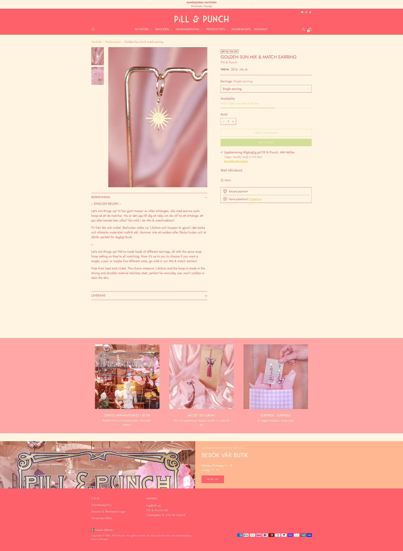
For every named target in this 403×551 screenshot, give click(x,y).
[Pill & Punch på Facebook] (302, 12)
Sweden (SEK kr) (104, 530)
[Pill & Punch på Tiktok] (310, 12)
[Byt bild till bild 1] (97, 56)
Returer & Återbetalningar (108, 511)
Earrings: (236, 81)
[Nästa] (251, 4)
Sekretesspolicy (101, 505)
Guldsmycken (113, 42)
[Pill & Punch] (201, 19)
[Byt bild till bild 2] (97, 76)
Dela (228, 180)
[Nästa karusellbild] (309, 327)
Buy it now (266, 142)
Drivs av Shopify (99, 539)
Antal (224, 114)
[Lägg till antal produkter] (233, 121)
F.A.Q (95, 498)
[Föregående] (151, 4)
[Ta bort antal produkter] (223, 121)
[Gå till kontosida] (303, 29)
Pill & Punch (229, 62)
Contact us (255, 199)
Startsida (96, 42)
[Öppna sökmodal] (93, 29)
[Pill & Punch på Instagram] (306, 12)
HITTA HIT (213, 479)
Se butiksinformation (236, 161)
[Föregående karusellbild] (301, 327)
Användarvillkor (101, 518)
